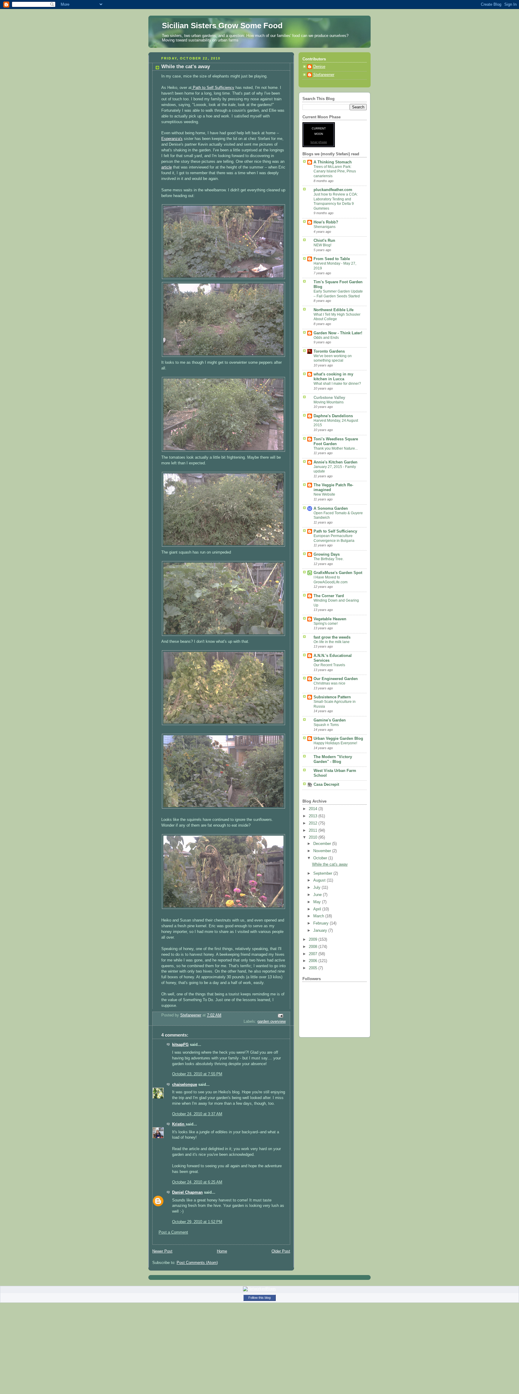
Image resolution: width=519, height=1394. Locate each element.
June (318, 895)
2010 (313, 837)
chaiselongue (184, 1085)
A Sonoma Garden (331, 508)
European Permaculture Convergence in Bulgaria (334, 538)
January (320, 930)
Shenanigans (324, 227)
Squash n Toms (326, 725)
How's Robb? (326, 222)
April (317, 909)
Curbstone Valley (329, 398)
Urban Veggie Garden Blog (338, 738)
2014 (313, 809)
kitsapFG (180, 1045)
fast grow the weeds (332, 637)
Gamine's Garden (330, 720)
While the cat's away (330, 864)
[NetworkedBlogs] (259, 1288)
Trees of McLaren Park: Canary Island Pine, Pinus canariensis (335, 171)
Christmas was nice (329, 683)
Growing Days (327, 554)
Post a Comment (173, 1232)
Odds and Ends (326, 338)
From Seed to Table (332, 259)
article (166, 167)
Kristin (179, 1124)
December (322, 844)
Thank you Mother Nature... (336, 448)
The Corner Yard (329, 596)
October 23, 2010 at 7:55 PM (197, 1074)
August (320, 880)
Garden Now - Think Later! (338, 333)
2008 (313, 947)
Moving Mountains (329, 402)
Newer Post (162, 1251)
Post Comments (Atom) (197, 1263)
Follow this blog (259, 1297)
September (323, 873)
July (317, 887)
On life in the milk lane (332, 642)
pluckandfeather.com (333, 190)
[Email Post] (280, 1015)
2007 (313, 954)
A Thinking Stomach (333, 162)
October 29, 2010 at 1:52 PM (197, 1222)
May (317, 902)
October (320, 858)
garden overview (271, 1021)
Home (222, 1251)
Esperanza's (172, 139)
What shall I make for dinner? (337, 383)
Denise (319, 67)
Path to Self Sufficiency (213, 88)
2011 (313, 830)
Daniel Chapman (187, 1192)
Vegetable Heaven (330, 619)
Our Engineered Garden (336, 679)
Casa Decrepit (326, 784)
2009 (313, 939)
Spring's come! (326, 623)
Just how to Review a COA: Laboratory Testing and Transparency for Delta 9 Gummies (336, 201)
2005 (313, 968)
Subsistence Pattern (332, 697)
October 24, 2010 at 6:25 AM (197, 1182)
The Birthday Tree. (329, 559)
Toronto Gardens (329, 351)
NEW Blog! (322, 245)
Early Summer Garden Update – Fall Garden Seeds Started (338, 293)
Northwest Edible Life (334, 310)
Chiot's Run (324, 240)
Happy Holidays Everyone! (335, 743)
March (319, 916)
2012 (313, 823)
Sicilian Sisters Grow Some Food (222, 25)
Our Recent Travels (329, 665)
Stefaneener (323, 75)
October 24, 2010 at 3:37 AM (197, 1114)
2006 (313, 961)
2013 (313, 816)
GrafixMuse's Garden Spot (338, 573)
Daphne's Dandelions (333, 416)
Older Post (281, 1251)
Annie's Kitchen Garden (335, 462)
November (322, 851)
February (321, 923)
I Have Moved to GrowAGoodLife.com (331, 579)
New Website (324, 494)
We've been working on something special (333, 358)
